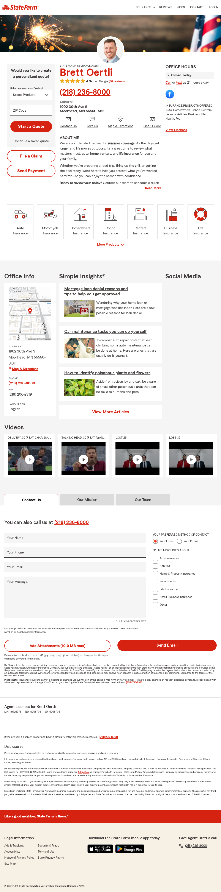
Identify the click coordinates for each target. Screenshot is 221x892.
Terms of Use (46, 851)
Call (168, 82)
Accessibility (12, 851)
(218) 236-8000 (85, 92)
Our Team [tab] (143, 500)
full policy (83, 772)
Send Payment (31, 171)
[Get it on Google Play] (129, 848)
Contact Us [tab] (31, 500)
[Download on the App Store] (100, 848)
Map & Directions (25, 369)
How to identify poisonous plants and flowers (107, 373)
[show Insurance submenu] (153, 7)
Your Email (14, 567)
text (179, 82)
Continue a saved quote (31, 141)
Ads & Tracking (14, 845)
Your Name (15, 538)
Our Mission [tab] (87, 500)
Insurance (143, 7)
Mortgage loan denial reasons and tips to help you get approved (96, 291)
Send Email (167, 645)
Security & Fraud (48, 845)
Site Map (10, 863)
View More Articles (110, 412)
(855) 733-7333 (134, 682)
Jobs (181, 7)
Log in (213, 7)
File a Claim (31, 156)
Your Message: (17, 581)
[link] (20, 7)
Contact (197, 7)
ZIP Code (19, 110)
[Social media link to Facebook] (170, 94)
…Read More (151, 188)
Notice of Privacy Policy (19, 857)
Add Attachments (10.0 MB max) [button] (57, 646)
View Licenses (176, 130)
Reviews (165, 7)
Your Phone (15, 552)
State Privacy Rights (51, 857)
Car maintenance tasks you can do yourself (105, 331)
